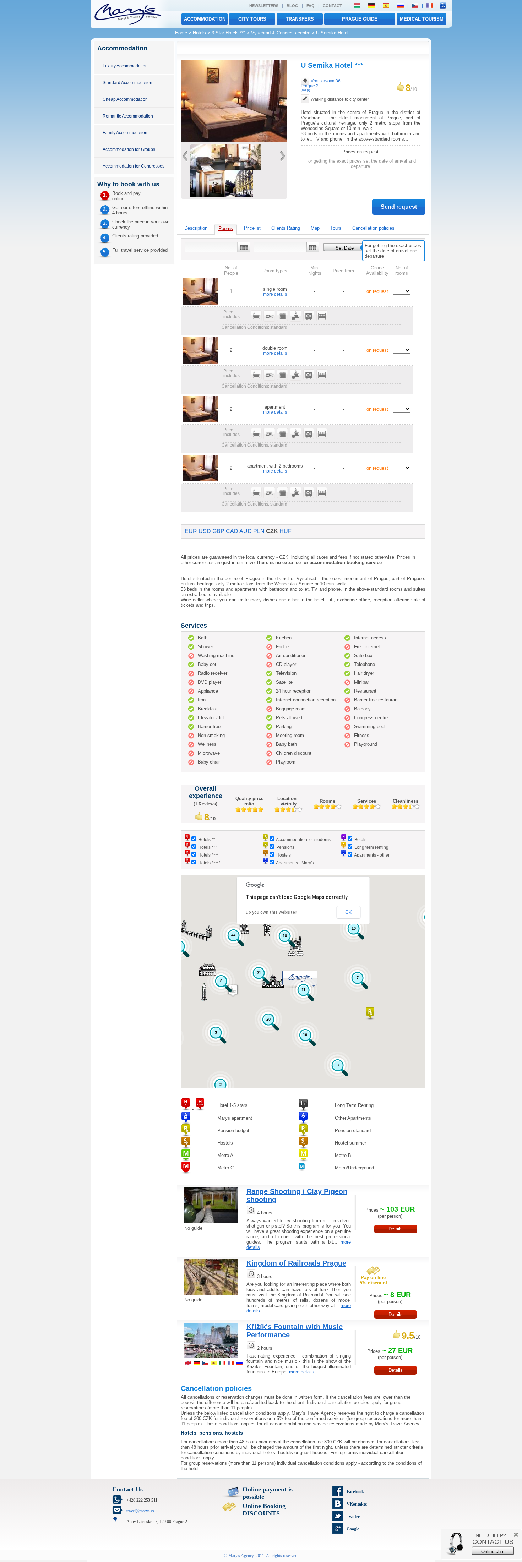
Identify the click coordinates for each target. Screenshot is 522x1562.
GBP (218, 531)
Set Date (345, 248)
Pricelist (252, 228)
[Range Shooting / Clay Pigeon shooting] (211, 1224)
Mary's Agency (241, 1555)
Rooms (225, 228)
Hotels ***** (209, 863)
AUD (245, 531)
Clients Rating (285, 228)
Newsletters (263, 6)
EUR (191, 531)
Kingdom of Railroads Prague (296, 1263)
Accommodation (204, 19)
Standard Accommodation (127, 82)
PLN (259, 531)
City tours (252, 19)
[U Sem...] (239, 195)
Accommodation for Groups (129, 149)
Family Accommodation (125, 132)
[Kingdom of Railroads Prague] (211, 1295)
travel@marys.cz (140, 1510)
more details (275, 294)
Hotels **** (208, 855)
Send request (399, 207)
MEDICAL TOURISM (422, 19)
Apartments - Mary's (295, 863)
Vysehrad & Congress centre (280, 33)
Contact (332, 6)
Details (395, 1228)
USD (205, 531)
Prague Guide (359, 19)
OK (348, 912)
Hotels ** (206, 839)
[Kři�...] (211, 1359)
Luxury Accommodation (125, 66)
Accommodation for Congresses (133, 166)
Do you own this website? (271, 912)
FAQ (310, 6)
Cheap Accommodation (125, 99)
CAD (232, 531)
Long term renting (371, 847)
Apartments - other (372, 855)
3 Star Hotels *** (228, 33)
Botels (360, 839)
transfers (300, 19)
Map (315, 228)
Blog (292, 6)
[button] (370, 1013)
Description (195, 228)
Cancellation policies (373, 228)
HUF (285, 531)
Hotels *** (207, 847)
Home (181, 33)
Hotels (199, 33)
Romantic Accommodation (128, 116)
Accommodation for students (303, 839)
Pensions (285, 847)
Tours (336, 228)
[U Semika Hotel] (234, 140)
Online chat (493, 1551)
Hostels (283, 855)
